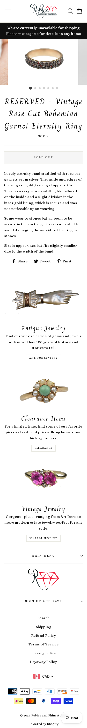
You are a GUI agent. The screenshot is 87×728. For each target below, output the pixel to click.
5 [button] (48, 88)
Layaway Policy (43, 662)
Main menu (43, 555)
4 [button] (44, 88)
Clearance (43, 448)
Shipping (43, 627)
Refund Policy (43, 635)
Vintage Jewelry (43, 538)
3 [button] (40, 88)
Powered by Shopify (43, 724)
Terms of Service (43, 644)
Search (43, 618)
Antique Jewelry (43, 358)
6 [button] (53, 88)
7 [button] (57, 88)
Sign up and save (43, 601)
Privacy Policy (43, 653)
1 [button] (30, 88)
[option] (43, 31)
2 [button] (35, 88)
